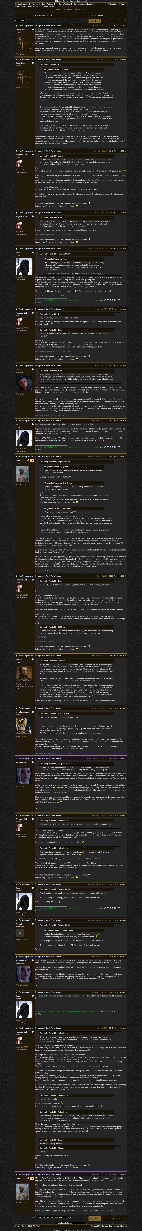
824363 (123, 992)
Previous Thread (44, 16)
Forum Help (107, 1226)
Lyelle (98, 151)
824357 (123, 815)
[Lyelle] (24, 390)
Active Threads (81, 10)
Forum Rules (20, 1226)
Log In (124, 4)
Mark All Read (34, 1226)
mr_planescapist (94, 758)
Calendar (68, 10)
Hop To (33, 1217)
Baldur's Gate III (48, 4)
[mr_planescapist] (24, 733)
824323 (123, 213)
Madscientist (96, 708)
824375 (123, 1174)
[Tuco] (24, 274)
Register (112, 4)
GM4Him (97, 26)
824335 (123, 576)
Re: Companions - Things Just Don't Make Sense (40, 26)
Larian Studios (21, 4)
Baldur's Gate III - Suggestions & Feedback (77, 4)
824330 (123, 420)
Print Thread (20, 20)
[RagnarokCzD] (19, 166)
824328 (123, 309)
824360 (123, 920)
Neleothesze (96, 815)
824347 (123, 758)
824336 (123, 656)
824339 (123, 708)
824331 (123, 456)
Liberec (24, 172)
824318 (123, 59)
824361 (123, 956)
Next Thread (98, 16)
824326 (123, 249)
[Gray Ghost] (24, 51)
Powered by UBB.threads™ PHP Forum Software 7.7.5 (71, 1230)
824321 (123, 151)
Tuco (98, 59)
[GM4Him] (22, 481)
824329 (123, 366)
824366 (123, 1028)
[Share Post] (117, 26)
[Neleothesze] (24, 784)
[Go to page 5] (125, 21)
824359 (123, 884)
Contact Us (96, 1226)
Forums (34, 4)
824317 (123, 26)
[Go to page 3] (102, 21)
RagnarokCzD (95, 249)
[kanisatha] (24, 681)
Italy (23, 279)
